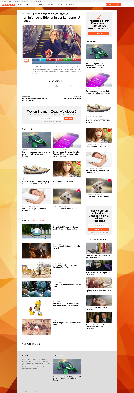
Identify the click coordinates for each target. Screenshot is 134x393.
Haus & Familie (59, 4)
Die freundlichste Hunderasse (64, 209)
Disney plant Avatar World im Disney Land (67, 285)
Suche (130, 1)
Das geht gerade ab (36, 1)
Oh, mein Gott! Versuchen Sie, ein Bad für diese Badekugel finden (65, 228)
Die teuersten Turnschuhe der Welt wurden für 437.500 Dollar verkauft (35, 182)
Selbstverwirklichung (37, 4)
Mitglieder (109, 4)
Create (99, 33)
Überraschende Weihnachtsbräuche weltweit (66, 247)
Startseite (21, 4)
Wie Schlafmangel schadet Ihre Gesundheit (34, 209)
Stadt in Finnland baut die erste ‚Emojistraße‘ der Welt (65, 266)
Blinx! (8, 5)
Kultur (27, 4)
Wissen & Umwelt (70, 4)
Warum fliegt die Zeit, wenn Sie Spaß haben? (67, 324)
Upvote (42, 86)
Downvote (70, 86)
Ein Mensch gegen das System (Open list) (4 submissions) (98, 256)
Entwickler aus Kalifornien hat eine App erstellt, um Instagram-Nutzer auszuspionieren (66, 154)
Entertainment (40, 220)
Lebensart (50, 4)
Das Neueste (7, 1)
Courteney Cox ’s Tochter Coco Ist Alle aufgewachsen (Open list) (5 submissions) (98, 326)
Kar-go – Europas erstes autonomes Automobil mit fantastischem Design (36, 154)
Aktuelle (26, 1)
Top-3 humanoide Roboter (63, 181)
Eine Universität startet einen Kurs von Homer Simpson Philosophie (66, 304)
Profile (117, 4)
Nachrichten (17, 1)
